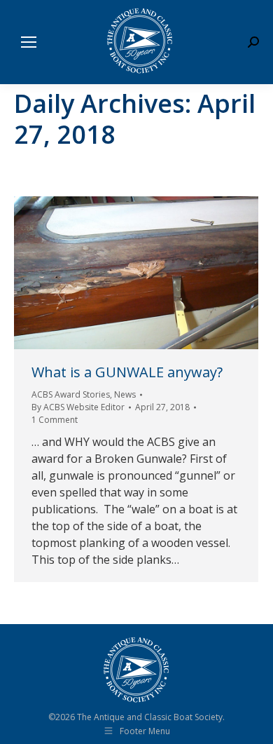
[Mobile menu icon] (28, 42)
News (125, 394)
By (78, 407)
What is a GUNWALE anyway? (127, 372)
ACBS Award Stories (70, 394)
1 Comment (54, 420)
